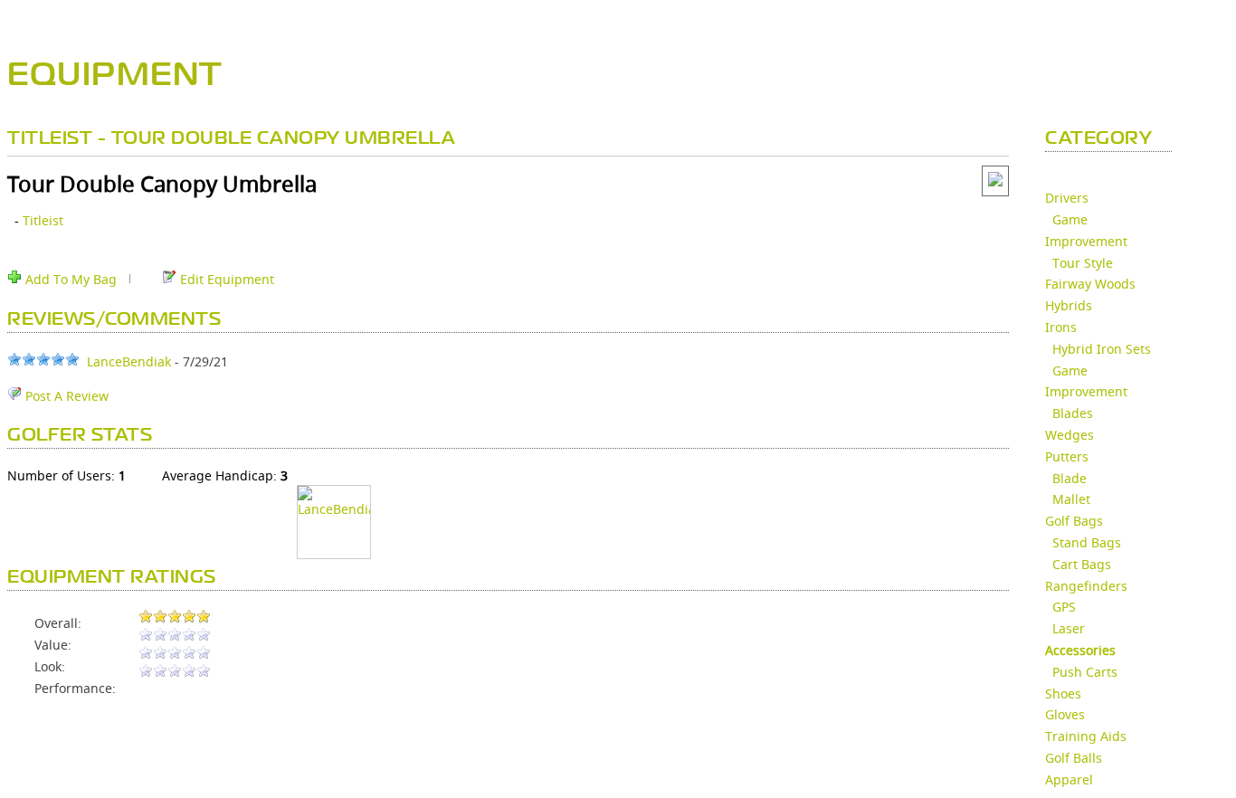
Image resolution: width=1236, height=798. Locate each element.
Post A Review (65, 395)
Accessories (1080, 650)
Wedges (1069, 434)
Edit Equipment (225, 279)
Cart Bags (1081, 564)
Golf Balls (1073, 757)
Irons (1061, 327)
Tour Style (1082, 262)
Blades (1072, 413)
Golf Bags (1074, 520)
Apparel (1069, 779)
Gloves (1065, 714)
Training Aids (1086, 736)
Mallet (1071, 499)
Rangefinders (1086, 585)
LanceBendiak (129, 361)
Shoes (1063, 693)
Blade (1069, 478)
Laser (1068, 628)
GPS (1064, 606)
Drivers (1067, 197)
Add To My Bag (69, 279)
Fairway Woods (1090, 283)
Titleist (43, 220)
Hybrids (1068, 305)
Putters (1067, 456)
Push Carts (1084, 671)
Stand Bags (1086, 542)
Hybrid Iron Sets (1101, 348)
